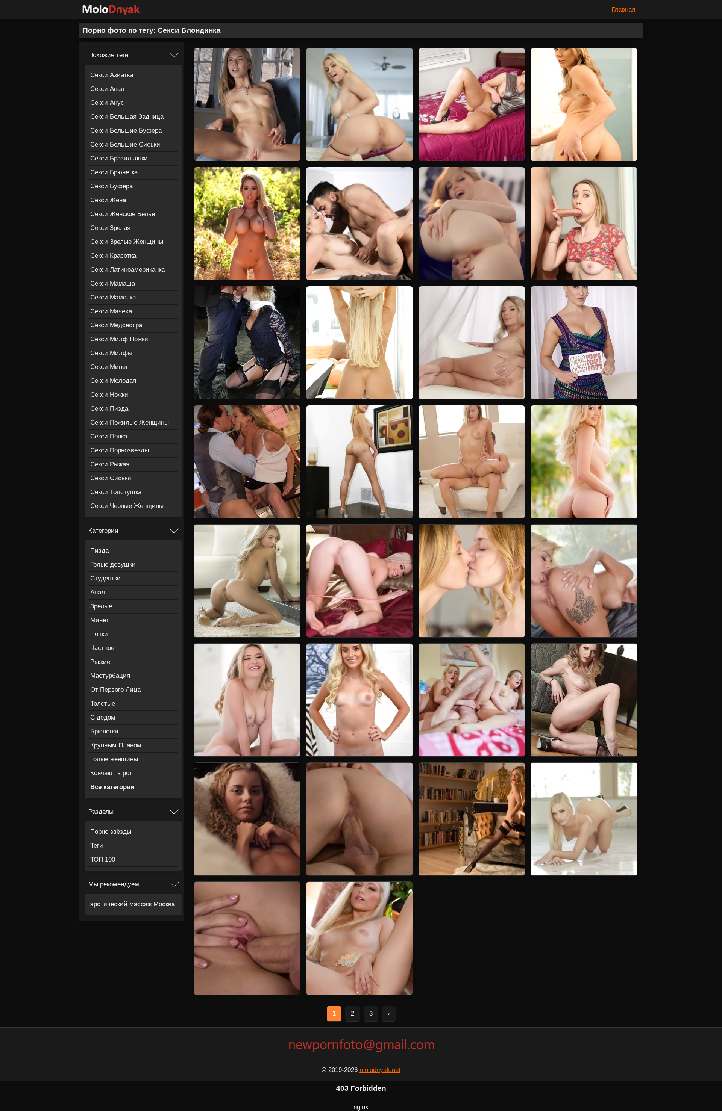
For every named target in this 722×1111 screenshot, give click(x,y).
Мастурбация (110, 675)
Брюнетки (104, 731)
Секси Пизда (109, 408)
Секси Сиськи (110, 478)
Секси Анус (107, 102)
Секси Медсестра (116, 325)
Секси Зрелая (110, 227)
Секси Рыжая (109, 464)
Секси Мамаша (112, 283)
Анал (97, 592)
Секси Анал (107, 88)
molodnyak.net (379, 1069)
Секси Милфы (111, 353)
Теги (96, 845)
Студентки (105, 578)
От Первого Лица (115, 689)
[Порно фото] (116, 9)
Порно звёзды (110, 831)
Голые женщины (114, 759)
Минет (99, 620)
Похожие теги (108, 55)
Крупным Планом (115, 745)
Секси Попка (108, 436)
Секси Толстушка (115, 492)
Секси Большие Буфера (126, 130)
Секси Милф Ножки (119, 339)
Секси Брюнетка (114, 172)
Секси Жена (108, 200)
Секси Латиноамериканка (127, 269)
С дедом (102, 717)
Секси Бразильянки (119, 158)
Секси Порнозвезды (119, 450)
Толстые (102, 703)
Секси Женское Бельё (122, 214)
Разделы (101, 811)
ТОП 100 (102, 859)
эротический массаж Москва (132, 904)
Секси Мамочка (113, 297)
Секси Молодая (113, 380)
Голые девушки (113, 564)
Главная (623, 9)
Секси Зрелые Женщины (126, 241)
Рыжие (100, 661)
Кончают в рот (111, 773)
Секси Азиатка (111, 75)
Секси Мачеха (111, 311)
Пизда (99, 550)
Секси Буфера (111, 186)
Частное (102, 647)
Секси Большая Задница (127, 116)
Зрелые (101, 606)
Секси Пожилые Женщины (129, 422)
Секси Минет (109, 366)
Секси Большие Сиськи (125, 144)
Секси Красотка (113, 255)
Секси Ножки (109, 394)
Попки (99, 634)
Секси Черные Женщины (127, 505)
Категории (103, 530)
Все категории (112, 787)
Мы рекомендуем (113, 884)
